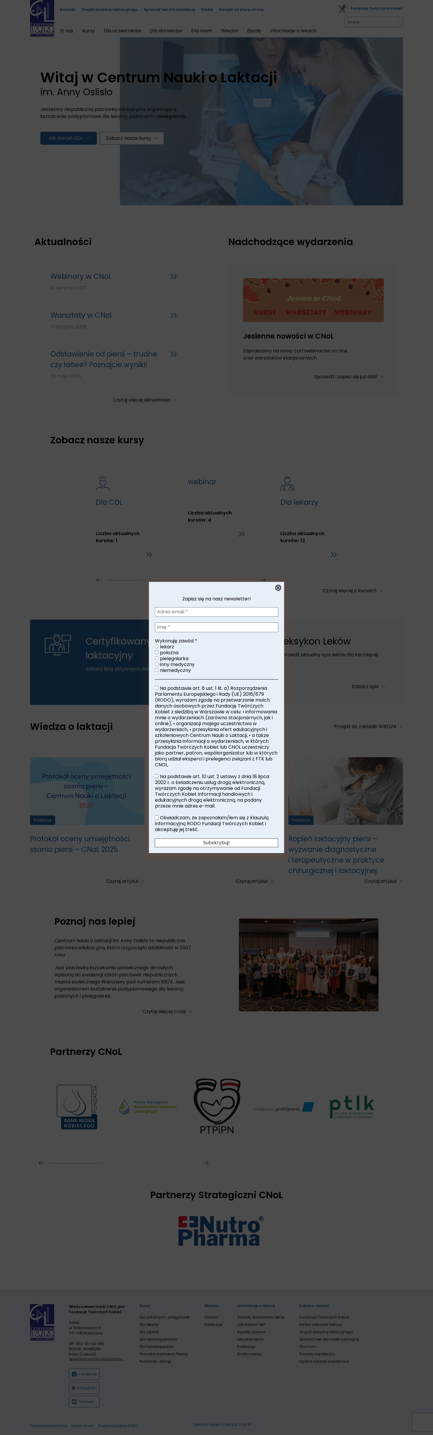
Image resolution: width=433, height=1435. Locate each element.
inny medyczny (177, 664)
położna (169, 653)
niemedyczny (175, 670)
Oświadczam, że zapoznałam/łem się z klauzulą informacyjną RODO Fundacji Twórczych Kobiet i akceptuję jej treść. (212, 824)
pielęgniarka (174, 659)
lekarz (166, 647)
